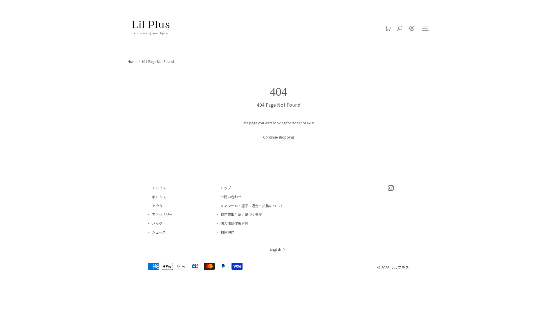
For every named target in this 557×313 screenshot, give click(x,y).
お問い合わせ (230, 196)
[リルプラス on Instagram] (391, 187)
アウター (159, 205)
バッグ (157, 223)
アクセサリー (162, 214)
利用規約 (227, 232)
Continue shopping (278, 136)
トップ (225, 187)
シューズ (159, 232)
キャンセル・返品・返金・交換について (251, 205)
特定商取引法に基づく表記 (241, 214)
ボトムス (159, 196)
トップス (159, 187)
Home (132, 61)
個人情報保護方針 (234, 223)
